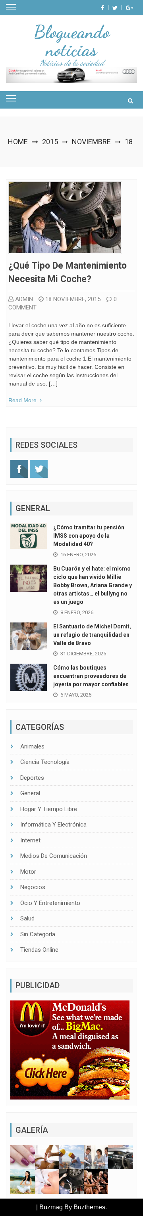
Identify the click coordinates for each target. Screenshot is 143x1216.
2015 (50, 141)
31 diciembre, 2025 (83, 654)
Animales (32, 746)
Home (18, 141)
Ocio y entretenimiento (50, 903)
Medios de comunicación (53, 855)
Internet (30, 840)
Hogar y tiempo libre (48, 809)
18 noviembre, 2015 (72, 299)
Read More (22, 400)
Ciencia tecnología (45, 761)
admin (24, 299)
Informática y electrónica (53, 824)
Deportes (32, 777)
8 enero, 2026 (76, 612)
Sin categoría (37, 934)
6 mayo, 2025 (75, 695)
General (30, 793)
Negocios (32, 887)
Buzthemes (89, 1207)
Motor (28, 871)
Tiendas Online (39, 949)
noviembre (91, 141)
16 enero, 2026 (78, 554)
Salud (27, 918)
